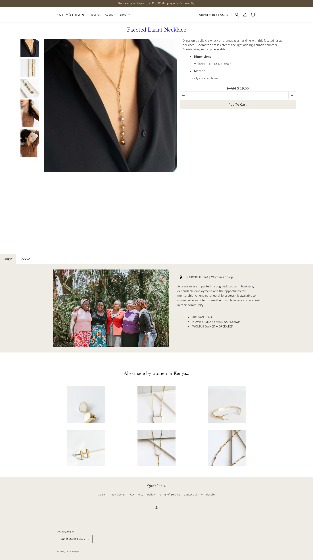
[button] (110, 14)
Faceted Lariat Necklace (156, 29)
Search (102, 494)
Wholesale (208, 494)
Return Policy (146, 494)
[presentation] (40, 139)
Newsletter (118, 494)
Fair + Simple (72, 551)
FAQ (131, 494)
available (219, 49)
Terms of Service (169, 494)
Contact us (191, 494)
